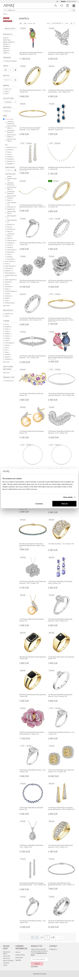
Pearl (10, 200)
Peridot (10, 256)
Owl (7, 350)
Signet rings (7, 40)
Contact (5, 965)
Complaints (6, 963)
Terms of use (6, 958)
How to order (6, 956)
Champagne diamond (11, 131)
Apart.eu (5, 14)
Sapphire (11, 209)
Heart (7, 340)
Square (8, 357)
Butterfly (8, 326)
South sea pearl (11, 203)
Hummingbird (10, 343)
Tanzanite (11, 229)
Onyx (9, 254)
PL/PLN (74, 1)
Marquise (11, 161)
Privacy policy (19, 957)
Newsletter (18, 960)
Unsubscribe (34, 966)
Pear (9, 152)
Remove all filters (10, 28)
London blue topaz (10, 235)
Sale (21, 23)
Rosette (8, 354)
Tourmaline (11, 259)
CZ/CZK (68, 1)
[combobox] (10, 102)
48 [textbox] (71, 23)
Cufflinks (6, 53)
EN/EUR (63, 1)
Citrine (10, 245)
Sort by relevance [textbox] (56, 23)
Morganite (11, 252)
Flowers (8, 336)
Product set (9, 381)
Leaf (7, 347)
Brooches (6, 50)
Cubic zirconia (10, 261)
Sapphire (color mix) (11, 212)
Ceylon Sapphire (12, 221)
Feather (8, 333)
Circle (7, 331)
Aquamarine (11, 240)
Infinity (7, 345)
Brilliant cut (12, 147)
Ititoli (7, 93)
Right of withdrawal (8, 960)
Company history (20, 955)
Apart (8, 89)
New (25, 23)
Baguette (10, 163)
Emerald (10, 159)
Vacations (8, 359)
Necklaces (7, 46)
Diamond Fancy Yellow (11, 127)
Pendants (6, 48)
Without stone (10, 303)
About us (17, 952)
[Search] (5, 10)
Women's (9, 314)
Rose (7, 352)
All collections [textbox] (8, 102)
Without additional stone (11, 178)
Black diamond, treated (11, 136)
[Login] (55, 5)
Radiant (10, 156)
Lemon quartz (12, 249)
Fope (7, 91)
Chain (7, 329)
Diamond (9, 119)
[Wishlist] (61, 5)
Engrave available (11, 61)
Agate (10, 238)
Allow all (64, 504)
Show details (68, 497)
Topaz (10, 231)
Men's (7, 316)
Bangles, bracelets (9, 42)
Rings (5, 38)
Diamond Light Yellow (11, 140)
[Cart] (67, 6)
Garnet (10, 247)
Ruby (9, 227)
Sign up (37, 963)
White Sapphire (11, 217)
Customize (39, 504)
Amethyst (11, 243)
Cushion (10, 149)
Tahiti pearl (11, 207)
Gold (8, 111)
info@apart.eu (53, 949)
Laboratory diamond (10, 122)
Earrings (6, 44)
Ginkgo (8, 338)
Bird (7, 324)
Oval (9, 154)
